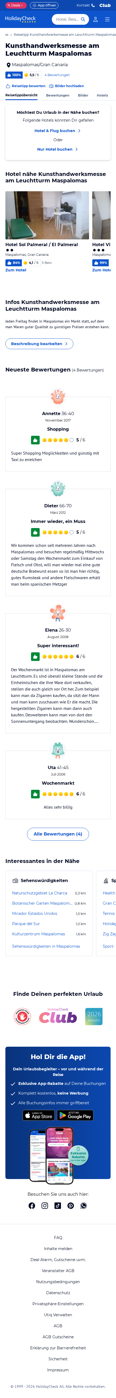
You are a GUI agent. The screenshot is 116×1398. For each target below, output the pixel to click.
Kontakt (83, 5)
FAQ (58, 1237)
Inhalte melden (58, 1248)
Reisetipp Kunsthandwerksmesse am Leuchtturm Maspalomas (65, 35)
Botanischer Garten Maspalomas (43, 903)
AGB (58, 1325)
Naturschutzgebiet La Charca (39, 893)
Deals (14, 5)
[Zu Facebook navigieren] (32, 1206)
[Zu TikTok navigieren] (57, 1206)
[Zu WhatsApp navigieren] (83, 1206)
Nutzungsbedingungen (58, 1281)
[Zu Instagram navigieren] (44, 1206)
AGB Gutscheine (58, 1337)
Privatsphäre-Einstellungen (58, 1303)
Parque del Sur (26, 923)
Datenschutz (58, 1292)
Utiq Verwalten (58, 1314)
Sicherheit (58, 1359)
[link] (95, 19)
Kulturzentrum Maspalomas (38, 934)
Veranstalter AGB (58, 1270)
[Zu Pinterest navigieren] (70, 1206)
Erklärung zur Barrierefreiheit (58, 1348)
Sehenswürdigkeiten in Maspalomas (46, 946)
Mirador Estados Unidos (34, 913)
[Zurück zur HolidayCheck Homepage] (20, 19)
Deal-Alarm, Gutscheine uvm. (58, 1259)
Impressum (58, 1370)
